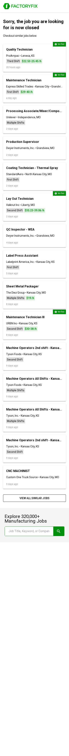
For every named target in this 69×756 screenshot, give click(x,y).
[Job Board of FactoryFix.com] (20, 6)
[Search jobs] (58, 531)
